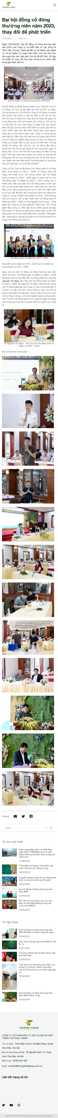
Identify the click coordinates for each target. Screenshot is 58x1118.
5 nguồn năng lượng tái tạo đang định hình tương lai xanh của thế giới (37, 878)
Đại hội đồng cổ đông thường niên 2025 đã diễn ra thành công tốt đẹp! (36, 931)
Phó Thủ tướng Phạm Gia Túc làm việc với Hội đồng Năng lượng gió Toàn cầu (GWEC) (35, 903)
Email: (4, 1066)
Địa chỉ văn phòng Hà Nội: (13, 1052)
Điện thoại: (6, 1061)
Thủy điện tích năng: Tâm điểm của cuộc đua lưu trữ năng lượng (36, 866)
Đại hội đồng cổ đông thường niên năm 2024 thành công (35, 994)
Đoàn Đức (23, 38)
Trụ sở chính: (8, 1044)
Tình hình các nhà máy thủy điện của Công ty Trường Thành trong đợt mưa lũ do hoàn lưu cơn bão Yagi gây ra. (37, 968)
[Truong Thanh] (8, 5)
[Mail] (15, 816)
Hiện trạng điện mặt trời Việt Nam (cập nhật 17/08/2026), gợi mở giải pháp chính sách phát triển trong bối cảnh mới (37, 853)
